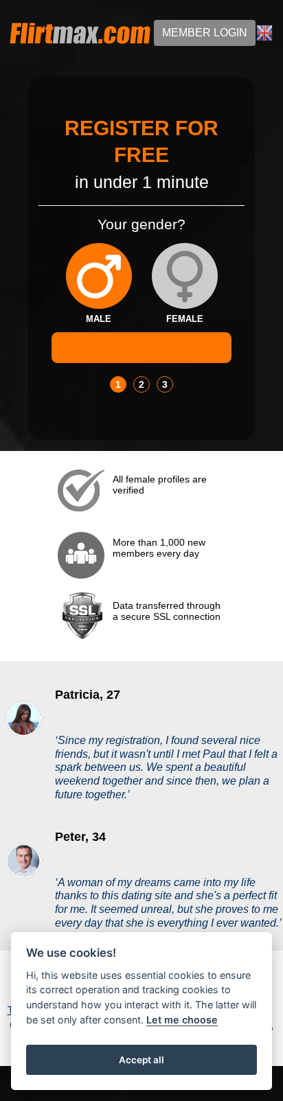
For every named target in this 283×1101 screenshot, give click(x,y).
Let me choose (182, 1019)
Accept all (141, 1059)
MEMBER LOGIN (204, 32)
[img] (99, 276)
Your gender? (141, 224)
